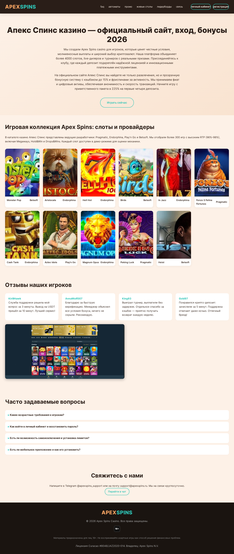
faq (102, 6)
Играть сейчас (117, 102)
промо (128, 6)
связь (179, 6)
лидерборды (164, 6)
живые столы (144, 6)
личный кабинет (201, 6)
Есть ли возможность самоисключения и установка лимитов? (49, 438)
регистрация (221, 6)
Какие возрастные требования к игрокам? (37, 414)
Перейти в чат (117, 491)
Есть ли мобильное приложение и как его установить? (45, 449)
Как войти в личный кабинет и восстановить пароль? (44, 426)
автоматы (114, 6)
